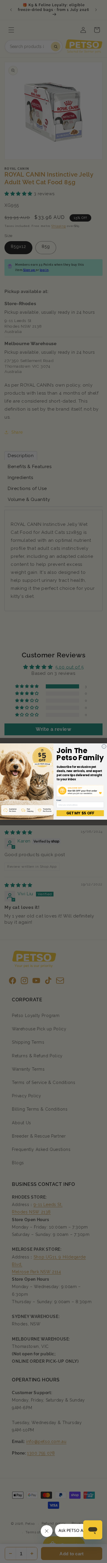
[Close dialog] (104, 746)
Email (58, 800)
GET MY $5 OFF (80, 813)
